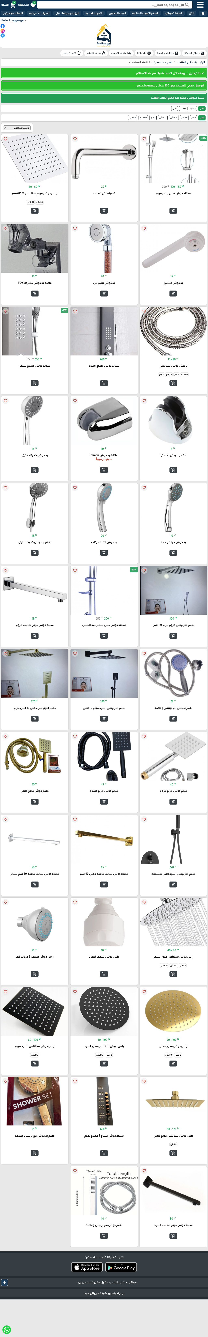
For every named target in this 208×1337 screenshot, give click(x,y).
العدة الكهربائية (173, 13)
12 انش (162, 117)
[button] (27, 4)
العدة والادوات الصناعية (145, 13)
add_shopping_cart (173, 210)
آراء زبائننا (144, 53)
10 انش (173, 117)
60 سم (143, 117)
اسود (193, 108)
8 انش (133, 117)
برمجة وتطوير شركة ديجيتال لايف (104, 1293)
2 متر (153, 117)
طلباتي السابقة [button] (194, 53)
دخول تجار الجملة (168, 53)
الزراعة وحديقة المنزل (67, 13)
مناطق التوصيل (121, 53)
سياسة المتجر (96, 53)
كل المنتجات (183, 62)
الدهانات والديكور (13, 13)
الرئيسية (199, 62)
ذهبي (183, 108)
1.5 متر (184, 117)
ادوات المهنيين (117, 13)
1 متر (193, 117)
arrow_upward (4, 1282)
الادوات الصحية (94, 13)
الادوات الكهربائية (39, 13)
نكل (175, 108)
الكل (191, 13)
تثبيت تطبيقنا (72, 53)
